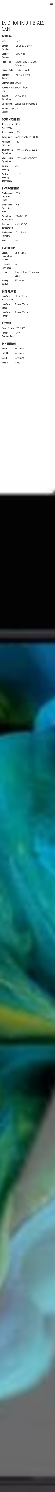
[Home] (15, 4)
